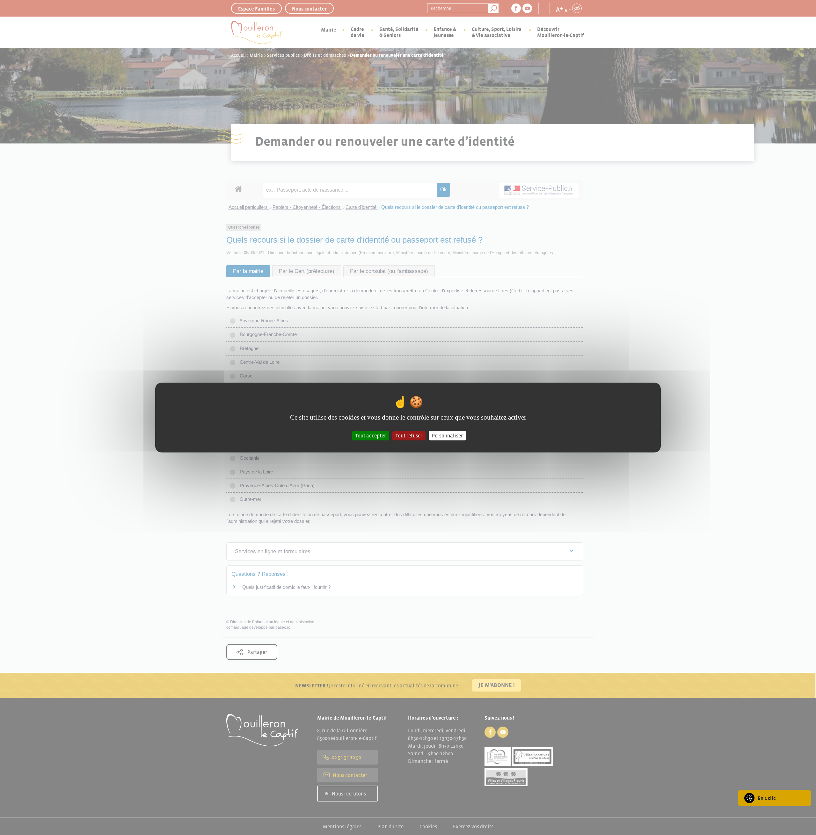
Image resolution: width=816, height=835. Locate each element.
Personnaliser (447, 435)
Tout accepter (370, 435)
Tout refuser (409, 435)
